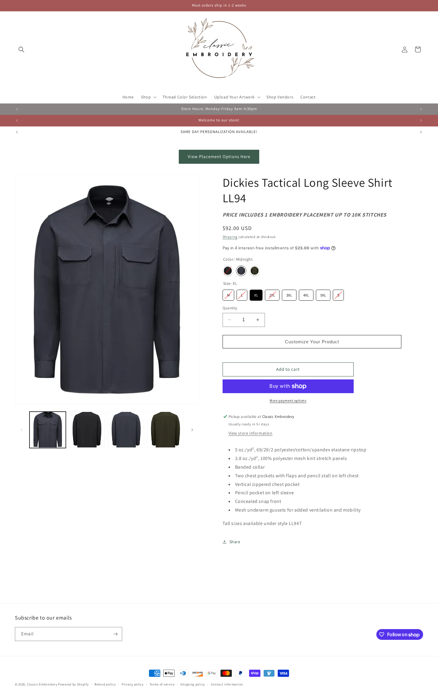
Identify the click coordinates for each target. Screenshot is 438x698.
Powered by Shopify (73, 684)
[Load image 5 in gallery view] (126, 430)
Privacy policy (133, 684)
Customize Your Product (312, 341)
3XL (289, 294)
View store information (251, 433)
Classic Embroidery (42, 684)
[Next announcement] (421, 109)
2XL (272, 294)
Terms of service (162, 684)
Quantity (230, 308)
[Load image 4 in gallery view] (87, 430)
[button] (21, 49)
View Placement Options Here (219, 156)
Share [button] (234, 541)
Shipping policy (192, 684)
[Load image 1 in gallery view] (47, 430)
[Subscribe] (115, 634)
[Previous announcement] (17, 109)
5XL (323, 294)
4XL (306, 294)
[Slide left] (21, 429)
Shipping (230, 236)
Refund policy (105, 684)
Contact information (227, 684)
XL (256, 294)
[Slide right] (192, 429)
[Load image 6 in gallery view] (165, 430)
